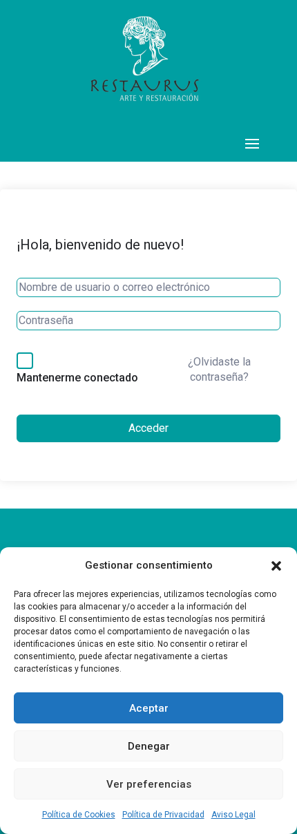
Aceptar (149, 708)
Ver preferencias (148, 784)
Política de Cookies (78, 814)
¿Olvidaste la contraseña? (219, 369)
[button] (276, 566)
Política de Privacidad (163, 814)
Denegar (149, 746)
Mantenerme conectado (77, 377)
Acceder (148, 428)
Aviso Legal (233, 814)
